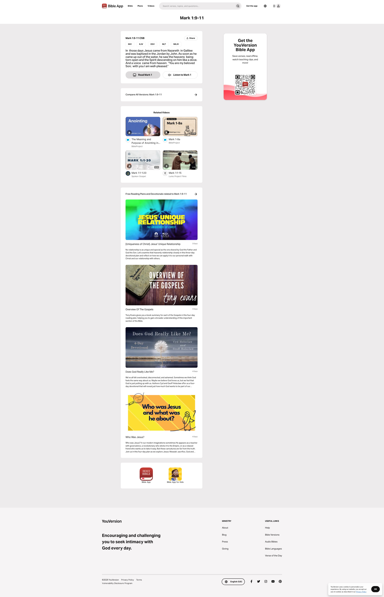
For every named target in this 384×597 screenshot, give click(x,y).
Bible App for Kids (175, 482)
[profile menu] (276, 6)
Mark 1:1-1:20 (142, 172)
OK (375, 589)
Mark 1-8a (177, 139)
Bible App (146, 482)
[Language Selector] (265, 6)
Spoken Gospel (139, 176)
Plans (140, 6)
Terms (139, 580)
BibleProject (137, 146)
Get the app (251, 6)
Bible (130, 6)
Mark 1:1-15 (178, 172)
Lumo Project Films (177, 176)
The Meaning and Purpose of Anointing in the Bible (145, 141)
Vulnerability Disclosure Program (117, 583)
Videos (151, 6)
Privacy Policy (127, 580)
